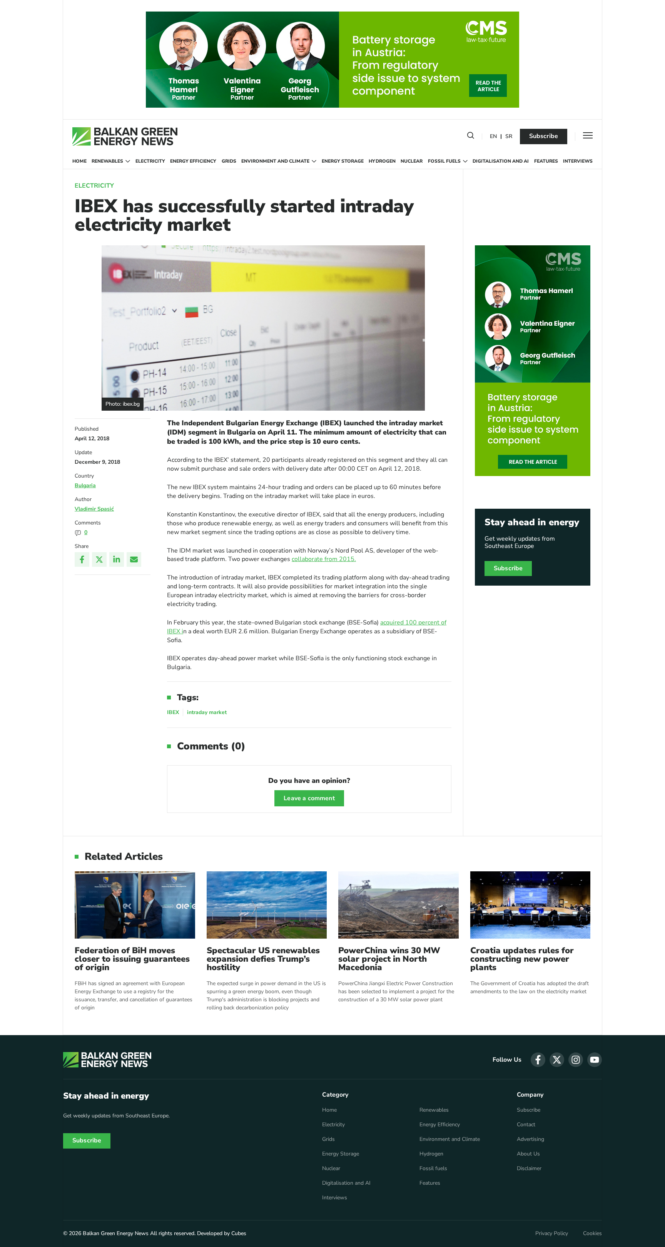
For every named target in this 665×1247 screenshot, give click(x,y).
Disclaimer (529, 1168)
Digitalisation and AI (501, 161)
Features (546, 161)
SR (508, 136)
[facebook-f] (538, 1059)
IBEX (173, 712)
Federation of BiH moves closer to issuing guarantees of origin (132, 959)
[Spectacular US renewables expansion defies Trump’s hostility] (267, 905)
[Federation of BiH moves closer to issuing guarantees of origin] (135, 905)
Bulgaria (85, 485)
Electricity (150, 161)
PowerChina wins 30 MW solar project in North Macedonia (389, 959)
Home (79, 161)
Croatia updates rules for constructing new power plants (522, 959)
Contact (526, 1125)
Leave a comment (309, 798)
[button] (470, 137)
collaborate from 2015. (324, 559)
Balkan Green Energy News (116, 1233)
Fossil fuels (444, 161)
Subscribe (543, 136)
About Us (528, 1154)
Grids (229, 161)
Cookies (592, 1233)
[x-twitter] (557, 1059)
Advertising (530, 1139)
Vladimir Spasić (94, 509)
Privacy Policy (551, 1233)
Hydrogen (382, 161)
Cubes (238, 1233)
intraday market (207, 712)
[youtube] (594, 1059)
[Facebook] (82, 559)
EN (493, 136)
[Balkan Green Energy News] (124, 136)
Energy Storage (343, 161)
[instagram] (575, 1059)
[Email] (134, 559)
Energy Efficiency (193, 161)
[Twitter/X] (99, 559)
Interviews (578, 161)
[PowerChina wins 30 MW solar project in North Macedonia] (398, 905)
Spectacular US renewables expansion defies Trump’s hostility (263, 959)
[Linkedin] (116, 559)
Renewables (107, 161)
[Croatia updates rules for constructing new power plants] (530, 905)
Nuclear (412, 161)
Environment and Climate (275, 161)
